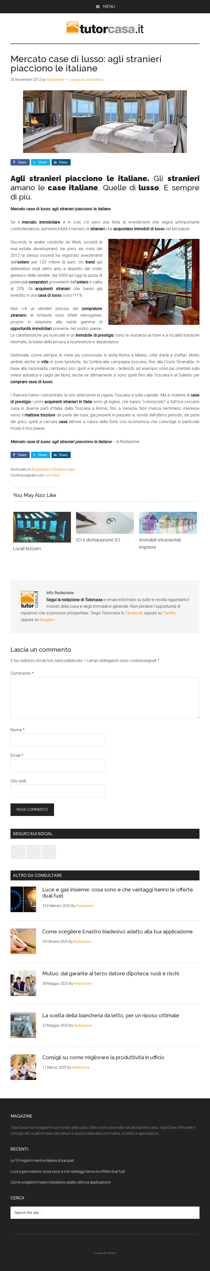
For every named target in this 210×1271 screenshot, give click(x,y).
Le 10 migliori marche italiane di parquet (42, 1160)
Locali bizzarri (27, 548)
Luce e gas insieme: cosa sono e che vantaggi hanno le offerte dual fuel (67, 1171)
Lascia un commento (86, 80)
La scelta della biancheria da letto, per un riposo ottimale (110, 1015)
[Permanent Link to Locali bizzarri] (42, 515)
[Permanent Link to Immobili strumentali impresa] (168, 515)
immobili (52, 475)
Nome (17, 729)
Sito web (18, 781)
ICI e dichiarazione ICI (98, 540)
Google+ (47, 619)
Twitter (169, 613)
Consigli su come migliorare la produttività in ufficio (103, 1057)
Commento (22, 673)
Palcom (111, 1253)
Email (16, 755)
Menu (109, 6)
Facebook (134, 613)
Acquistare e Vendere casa (53, 469)
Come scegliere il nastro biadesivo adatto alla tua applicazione (117, 932)
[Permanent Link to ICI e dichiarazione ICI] (105, 515)
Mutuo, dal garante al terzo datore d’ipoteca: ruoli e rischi (110, 973)
